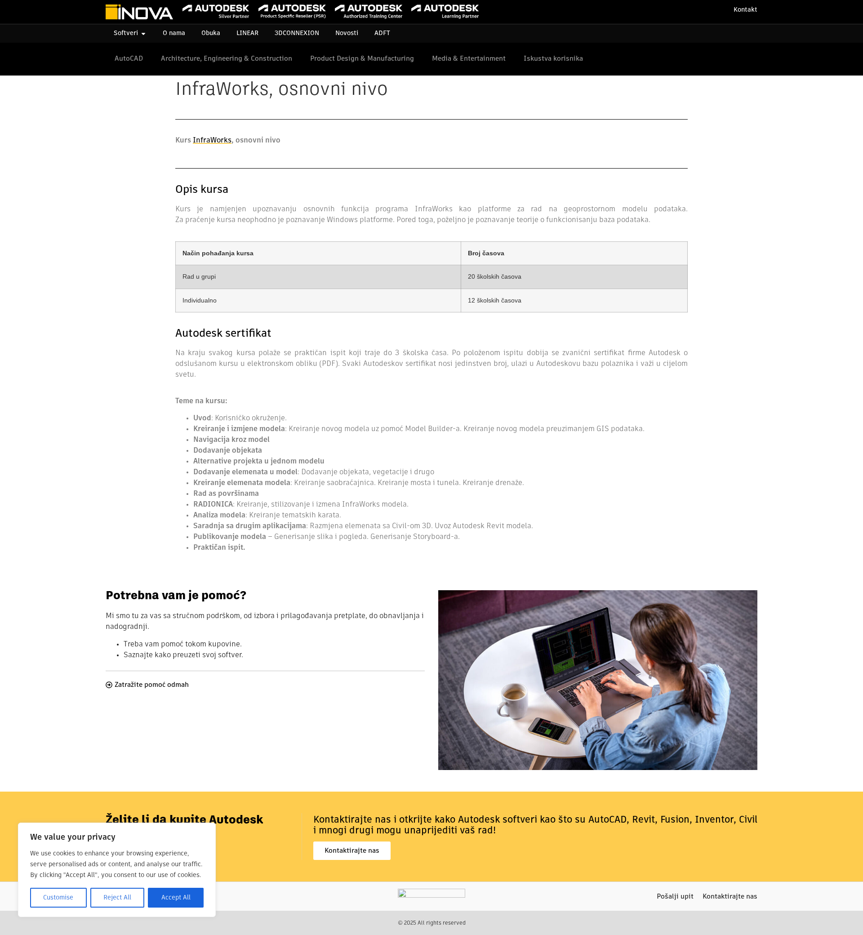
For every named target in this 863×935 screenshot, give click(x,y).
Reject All (117, 898)
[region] (117, 870)
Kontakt (745, 10)
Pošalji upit (675, 896)
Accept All (176, 898)
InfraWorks (212, 140)
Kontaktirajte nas (730, 896)
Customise (58, 898)
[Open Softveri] (143, 33)
